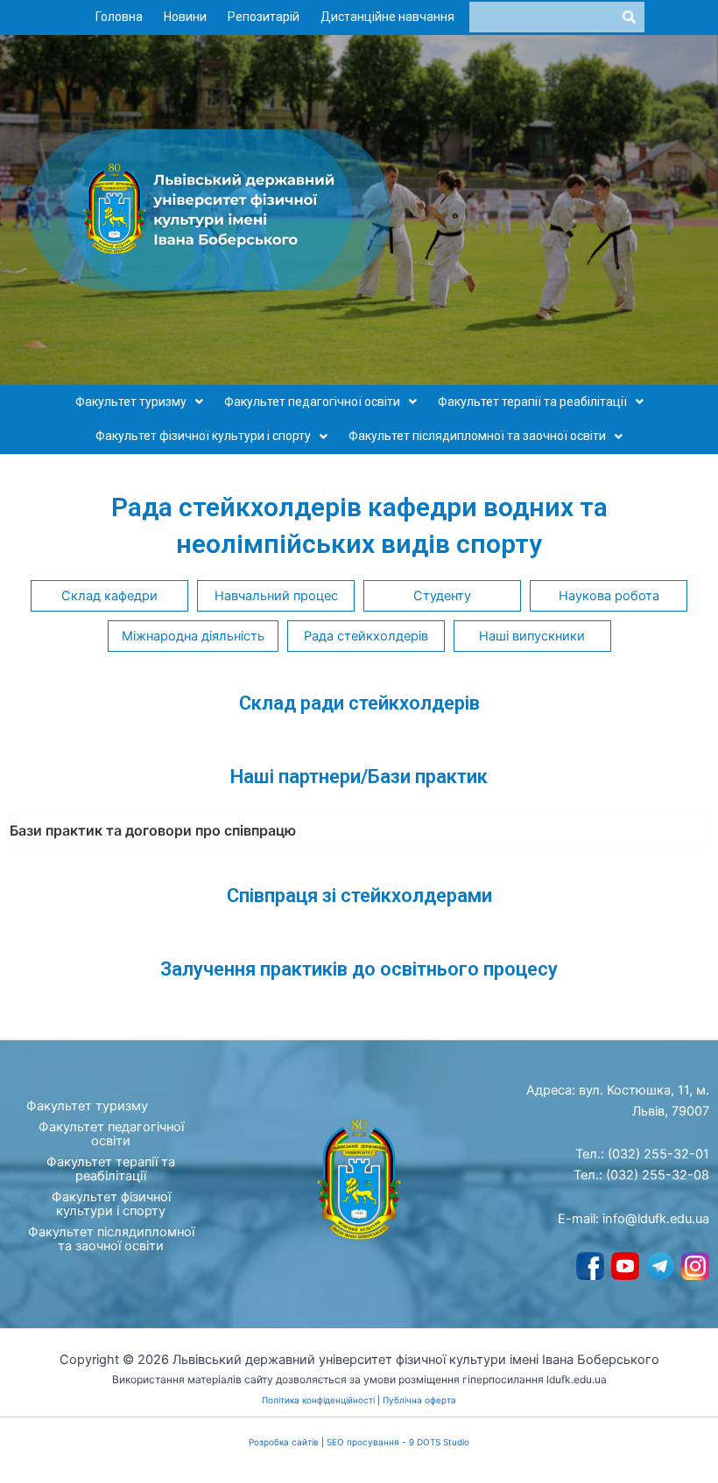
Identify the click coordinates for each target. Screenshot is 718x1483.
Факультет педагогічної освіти (312, 402)
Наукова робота (609, 596)
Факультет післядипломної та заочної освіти (477, 436)
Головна (119, 17)
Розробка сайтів (284, 1442)
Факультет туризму (131, 402)
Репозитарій (263, 17)
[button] (139, 402)
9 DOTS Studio (439, 1442)
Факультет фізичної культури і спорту (203, 436)
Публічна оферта (419, 1400)
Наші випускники (532, 636)
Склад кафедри (109, 596)
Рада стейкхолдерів (366, 636)
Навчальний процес (276, 596)
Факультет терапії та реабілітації (532, 402)
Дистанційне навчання (387, 17)
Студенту (442, 596)
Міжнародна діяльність (193, 636)
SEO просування (363, 1442)
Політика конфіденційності (318, 1400)
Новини (185, 17)
